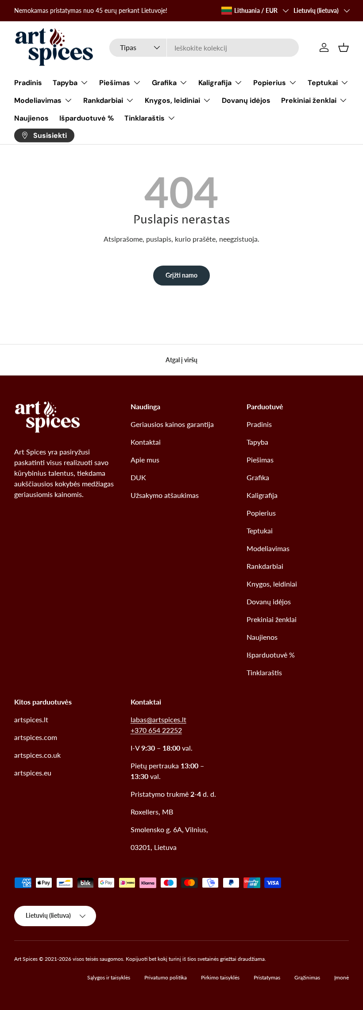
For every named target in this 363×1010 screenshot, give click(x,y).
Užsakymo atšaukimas (165, 495)
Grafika (258, 477)
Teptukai (260, 530)
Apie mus (145, 459)
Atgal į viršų (181, 360)
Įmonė (341, 977)
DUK (138, 477)
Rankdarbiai (265, 566)
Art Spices (26, 958)
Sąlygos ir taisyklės (108, 977)
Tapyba (257, 442)
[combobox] (204, 48)
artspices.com (35, 737)
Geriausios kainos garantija (172, 424)
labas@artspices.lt (158, 719)
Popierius (261, 513)
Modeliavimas (268, 548)
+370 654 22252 (156, 730)
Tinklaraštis (264, 672)
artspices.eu (32, 772)
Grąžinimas (307, 977)
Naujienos (31, 118)
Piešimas (260, 459)
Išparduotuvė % (86, 118)
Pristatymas (267, 977)
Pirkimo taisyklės (220, 977)
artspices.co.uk (37, 755)
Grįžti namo (181, 275)
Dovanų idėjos (246, 100)
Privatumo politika (165, 977)
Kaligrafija (262, 495)
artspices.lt (31, 719)
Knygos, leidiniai (272, 583)
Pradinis (28, 82)
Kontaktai (146, 442)
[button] (343, 47)
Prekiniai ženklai (272, 619)
